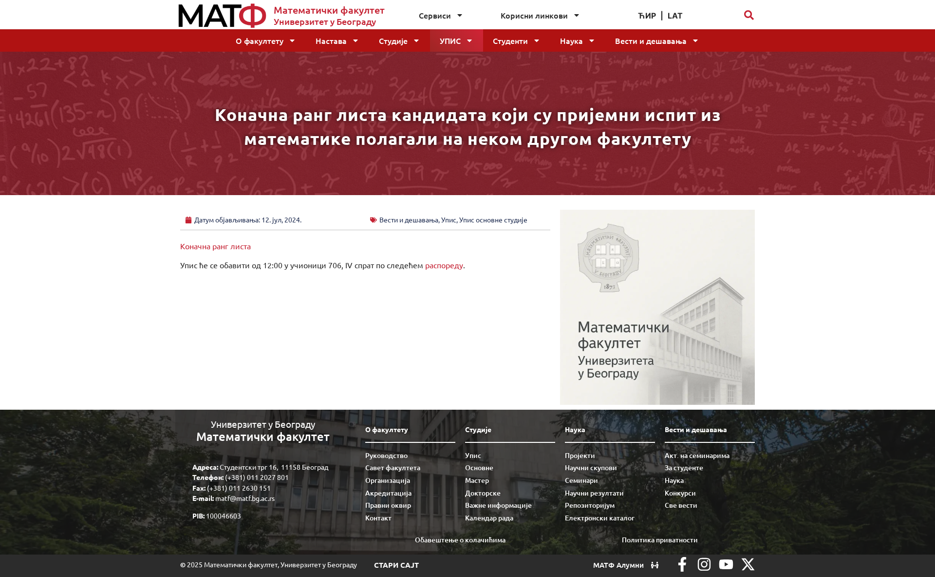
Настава (331, 40)
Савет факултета (392, 467)
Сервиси (435, 15)
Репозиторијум (590, 505)
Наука (571, 40)
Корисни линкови (534, 15)
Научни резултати (594, 492)
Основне (479, 467)
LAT (675, 15)
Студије (393, 40)
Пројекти (580, 455)
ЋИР (647, 15)
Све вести (681, 505)
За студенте (684, 467)
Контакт (378, 517)
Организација (387, 480)
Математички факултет (329, 9)
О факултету (259, 40)
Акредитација (388, 492)
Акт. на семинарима (697, 455)
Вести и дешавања (651, 40)
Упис (450, 40)
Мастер (477, 480)
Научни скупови (591, 467)
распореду (444, 265)
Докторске (483, 492)
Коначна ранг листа (215, 246)
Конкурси (680, 492)
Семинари (581, 480)
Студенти (510, 40)
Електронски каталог (600, 517)
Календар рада (489, 517)
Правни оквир (388, 505)
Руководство (386, 455)
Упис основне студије (493, 219)
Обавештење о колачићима (460, 539)
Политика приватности (660, 539)
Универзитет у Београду (325, 21)
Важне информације (498, 505)
